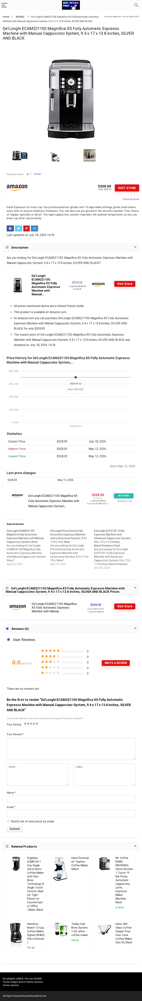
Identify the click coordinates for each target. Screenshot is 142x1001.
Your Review (15, 734)
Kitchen (20, 16)
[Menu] (4, 5)
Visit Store (127, 188)
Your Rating (14, 724)
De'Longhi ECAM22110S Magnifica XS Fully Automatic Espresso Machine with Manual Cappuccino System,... (53, 501)
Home (6, 16)
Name (11, 792)
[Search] (136, 5)
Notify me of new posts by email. (32, 821)
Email (11, 807)
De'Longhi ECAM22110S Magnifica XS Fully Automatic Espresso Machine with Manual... (46, 285)
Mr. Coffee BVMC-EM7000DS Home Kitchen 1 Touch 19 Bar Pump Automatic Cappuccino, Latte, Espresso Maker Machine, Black (124, 880)
